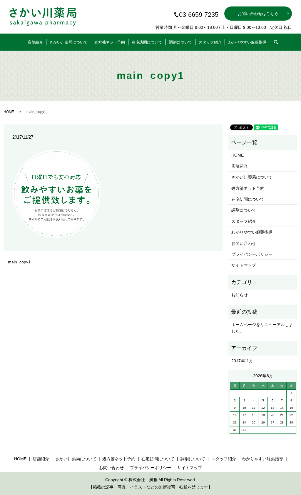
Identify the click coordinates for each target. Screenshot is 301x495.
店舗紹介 (35, 42)
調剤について (180, 42)
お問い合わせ (243, 243)
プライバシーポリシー (251, 254)
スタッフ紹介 (210, 42)
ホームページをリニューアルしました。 (262, 327)
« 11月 (237, 375)
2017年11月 (242, 360)
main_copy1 (19, 262)
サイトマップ (243, 265)
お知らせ (239, 295)
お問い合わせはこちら (258, 13)
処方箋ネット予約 (109, 42)
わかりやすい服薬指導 (247, 42)
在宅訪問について (147, 42)
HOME (9, 112)
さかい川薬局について (68, 42)
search (279, 40)
